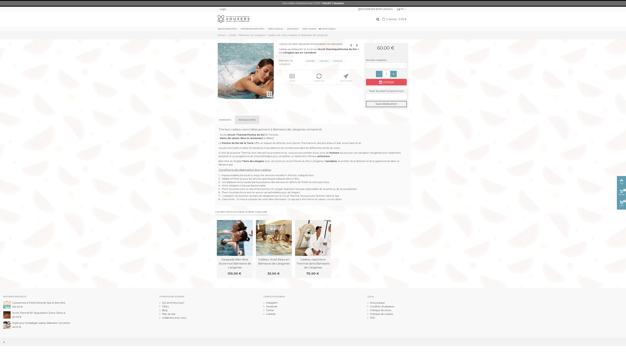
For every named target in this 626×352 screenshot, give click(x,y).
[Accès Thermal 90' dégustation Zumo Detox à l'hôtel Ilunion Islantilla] (7, 314)
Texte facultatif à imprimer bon (386, 91)
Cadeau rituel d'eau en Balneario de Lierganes (274, 261)
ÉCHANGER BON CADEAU (377, 9)
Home (221, 35)
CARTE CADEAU (328, 29)
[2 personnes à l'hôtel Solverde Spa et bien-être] (7, 304)
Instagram (271, 302)
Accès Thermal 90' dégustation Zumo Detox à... (39, 312)
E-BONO (292, 81)
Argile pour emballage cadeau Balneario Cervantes (41, 323)
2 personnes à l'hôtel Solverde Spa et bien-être (38, 302)
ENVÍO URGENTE (346, 81)
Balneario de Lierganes (252, 35)
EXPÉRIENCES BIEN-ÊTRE (252, 29)
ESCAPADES (292, 29)
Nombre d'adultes (376, 60)
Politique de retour (380, 310)
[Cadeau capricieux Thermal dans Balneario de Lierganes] (313, 238)
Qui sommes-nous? (172, 302)
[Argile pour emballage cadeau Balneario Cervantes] (7, 324)
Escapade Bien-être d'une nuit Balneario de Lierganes (235, 263)
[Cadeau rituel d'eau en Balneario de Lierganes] (274, 238)
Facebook (271, 306)
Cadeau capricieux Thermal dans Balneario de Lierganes (313, 263)
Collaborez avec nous (173, 317)
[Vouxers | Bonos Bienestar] (233, 18)
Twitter (269, 310)
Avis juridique (377, 302)
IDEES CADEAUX (275, 29)
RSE (372, 317)
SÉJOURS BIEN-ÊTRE (227, 29)
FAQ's (165, 306)
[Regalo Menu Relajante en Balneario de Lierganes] (246, 71)
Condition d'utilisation (381, 306)
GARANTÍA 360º (319, 81)
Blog (164, 310)
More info (225, 119)
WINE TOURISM (309, 29)
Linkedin (270, 314)
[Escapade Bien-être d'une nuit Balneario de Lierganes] (235, 238)
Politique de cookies (381, 314)
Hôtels (232, 35)
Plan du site (168, 314)
